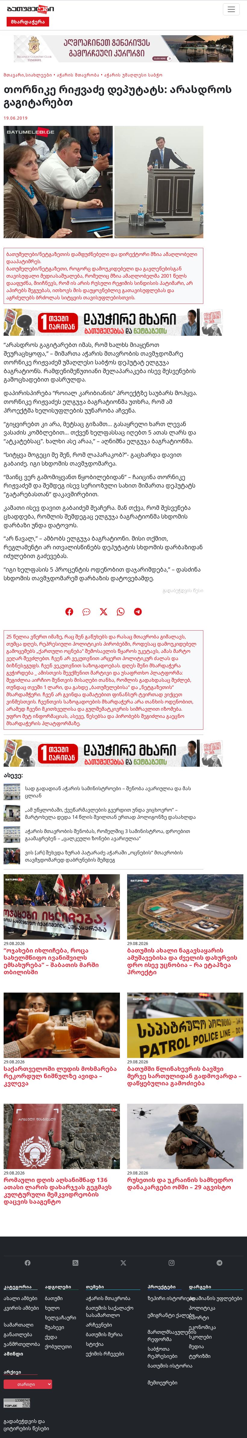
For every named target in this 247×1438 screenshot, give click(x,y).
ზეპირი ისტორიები (171, 1298)
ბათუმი (54, 1298)
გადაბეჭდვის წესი (183, 590)
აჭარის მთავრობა (78, 75)
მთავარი (14, 75)
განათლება (18, 1334)
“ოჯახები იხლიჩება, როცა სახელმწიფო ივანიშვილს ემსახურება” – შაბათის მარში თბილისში (51, 961)
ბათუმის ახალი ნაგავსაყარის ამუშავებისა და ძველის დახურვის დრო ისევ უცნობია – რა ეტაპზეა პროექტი (182, 961)
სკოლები (200, 1337)
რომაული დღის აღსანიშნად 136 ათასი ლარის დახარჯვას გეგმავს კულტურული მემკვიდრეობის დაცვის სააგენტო (58, 1191)
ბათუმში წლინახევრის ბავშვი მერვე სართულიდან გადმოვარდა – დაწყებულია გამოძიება (184, 1076)
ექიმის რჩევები (105, 1353)
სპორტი (199, 1317)
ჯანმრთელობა (22, 1344)
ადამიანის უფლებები (215, 1298)
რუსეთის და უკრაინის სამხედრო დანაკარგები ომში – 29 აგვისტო (180, 1183)
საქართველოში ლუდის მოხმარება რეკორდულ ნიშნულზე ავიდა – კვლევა (60, 1076)
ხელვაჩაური (60, 1317)
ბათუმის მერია (104, 1334)
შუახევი (54, 1327)
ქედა (51, 1337)
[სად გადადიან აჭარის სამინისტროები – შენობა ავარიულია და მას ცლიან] (12, 791)
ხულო (52, 1308)
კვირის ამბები (21, 1308)
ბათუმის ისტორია (170, 1365)
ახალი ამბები (20, 1298)
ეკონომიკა (202, 1327)
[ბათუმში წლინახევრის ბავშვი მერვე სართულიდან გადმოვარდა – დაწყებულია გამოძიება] (185, 1025)
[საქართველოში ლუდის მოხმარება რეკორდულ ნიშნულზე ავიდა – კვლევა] (62, 1025)
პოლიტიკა (202, 1308)
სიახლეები (39, 75)
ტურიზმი (200, 1356)
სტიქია (95, 1344)
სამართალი (18, 1324)
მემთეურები (162, 1382)
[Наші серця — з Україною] (30, 9)
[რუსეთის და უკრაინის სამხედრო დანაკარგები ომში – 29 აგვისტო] (185, 1136)
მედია (196, 1346)
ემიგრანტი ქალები (171, 1315)
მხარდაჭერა (28, 21)
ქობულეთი (58, 1346)
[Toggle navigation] (231, 9)
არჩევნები (99, 1324)
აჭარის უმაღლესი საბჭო (133, 75)
